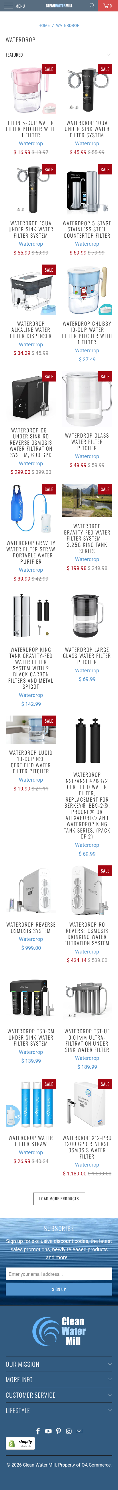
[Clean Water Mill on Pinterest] (58, 1432)
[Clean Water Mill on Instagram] (69, 1432)
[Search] (93, 5)
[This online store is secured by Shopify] (20, 1448)
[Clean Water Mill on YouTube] (48, 1432)
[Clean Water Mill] (59, 5)
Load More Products (59, 1198)
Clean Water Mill (39, 1465)
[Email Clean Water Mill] (79, 1432)
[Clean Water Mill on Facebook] (38, 1432)
